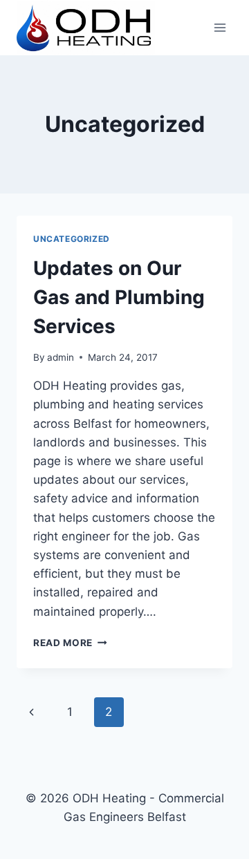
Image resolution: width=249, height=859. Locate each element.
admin (60, 357)
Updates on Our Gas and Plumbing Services (119, 297)
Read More (70, 642)
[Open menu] (219, 27)
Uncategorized (71, 239)
